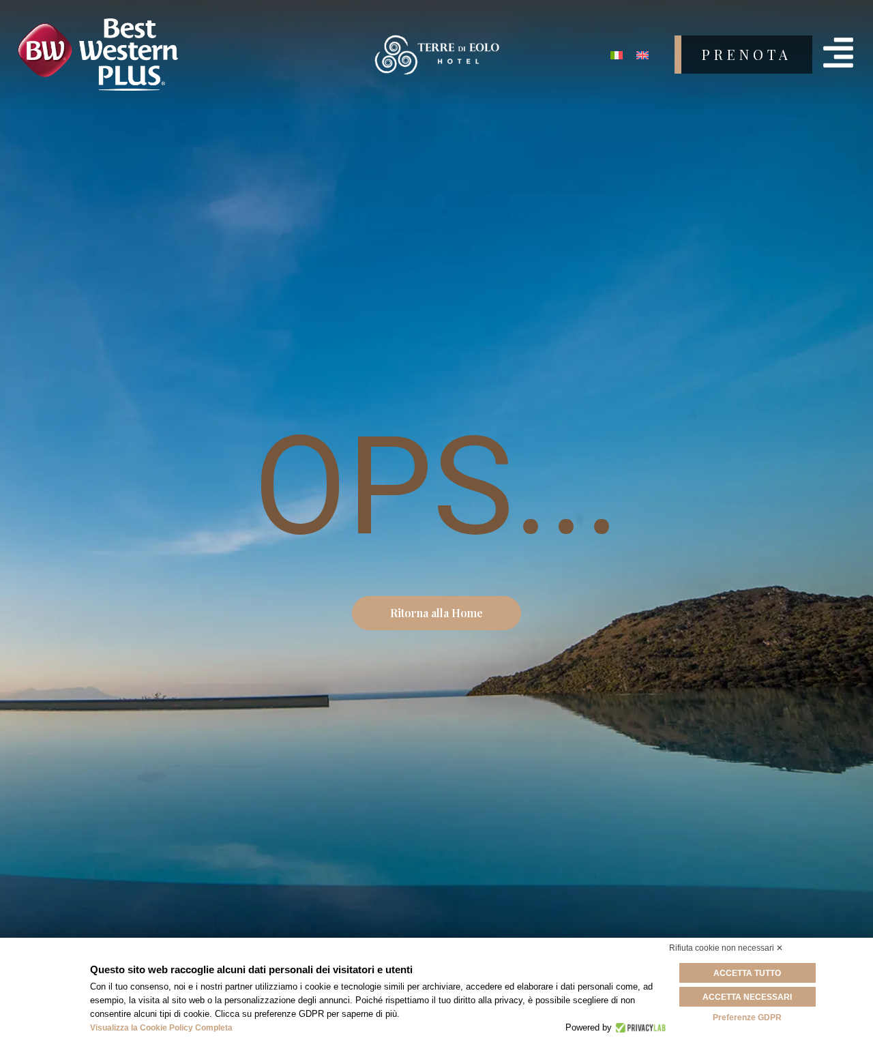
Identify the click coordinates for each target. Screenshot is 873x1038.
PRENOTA (747, 54)
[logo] (161, 54)
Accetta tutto (747, 973)
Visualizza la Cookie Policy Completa (161, 1028)
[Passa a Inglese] (642, 55)
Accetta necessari (747, 997)
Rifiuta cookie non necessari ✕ (726, 948)
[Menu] (838, 52)
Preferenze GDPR (747, 1017)
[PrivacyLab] (639, 1028)
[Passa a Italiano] (617, 55)
